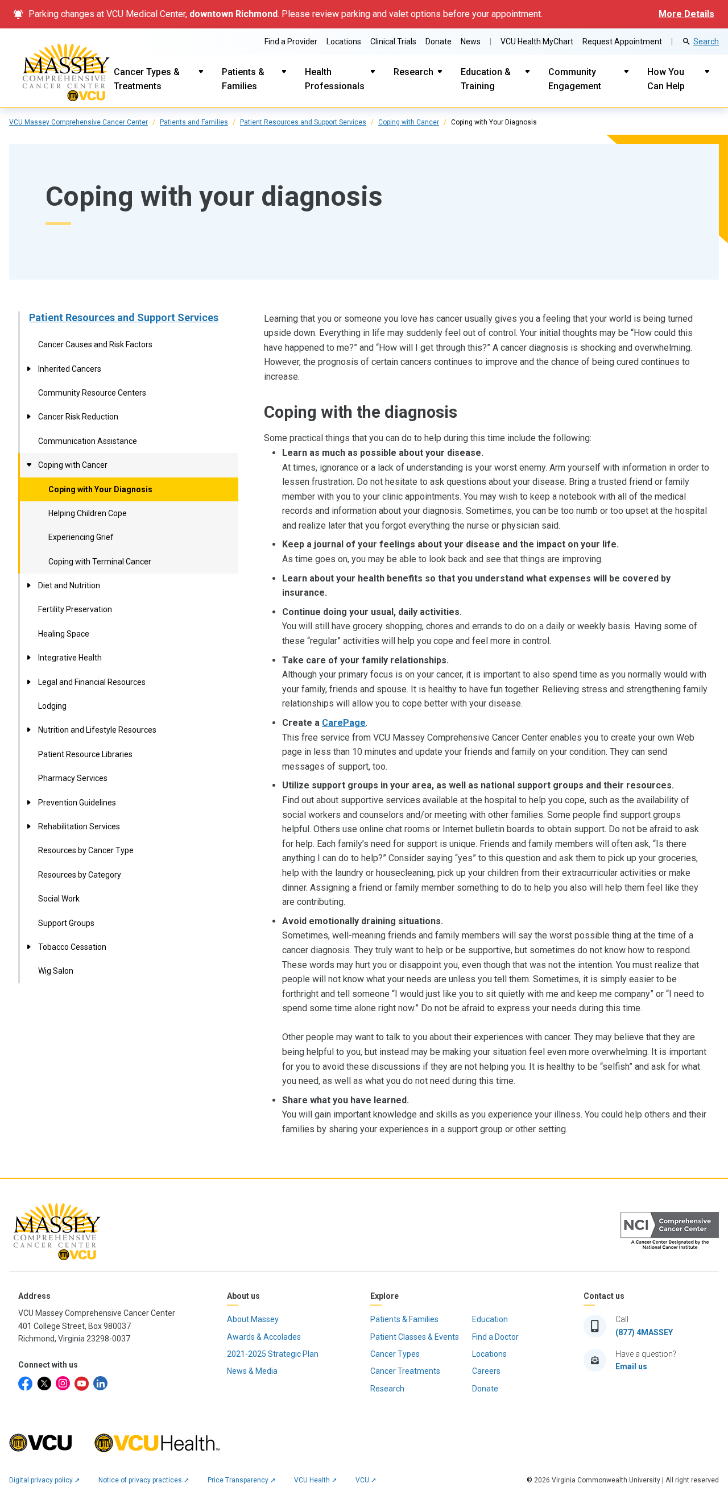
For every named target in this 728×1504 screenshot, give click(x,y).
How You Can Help (666, 79)
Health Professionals (335, 79)
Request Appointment (622, 41)
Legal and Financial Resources (92, 682)
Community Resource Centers (92, 392)
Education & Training (486, 79)
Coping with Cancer (408, 122)
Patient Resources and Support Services (303, 122)
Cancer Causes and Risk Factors (95, 344)
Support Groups (66, 923)
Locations (343, 41)
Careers (486, 1371)
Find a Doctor (495, 1336)
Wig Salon (55, 970)
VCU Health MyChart (536, 41)
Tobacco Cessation (72, 947)
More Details (686, 14)
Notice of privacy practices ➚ (143, 1480)
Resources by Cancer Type (86, 850)
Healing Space (63, 633)
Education (490, 1319)
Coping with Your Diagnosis (100, 489)
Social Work (59, 898)
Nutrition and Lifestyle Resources (97, 729)
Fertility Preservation (75, 609)
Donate (438, 41)
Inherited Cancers (69, 368)
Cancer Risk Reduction (78, 416)
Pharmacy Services (72, 778)
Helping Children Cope (87, 513)
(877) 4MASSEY (644, 1332)
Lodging (52, 706)
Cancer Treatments (405, 1371)
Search (706, 41)
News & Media (252, 1371)
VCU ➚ (366, 1480)
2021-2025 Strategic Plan (272, 1353)
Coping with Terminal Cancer (99, 561)
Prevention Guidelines (77, 802)
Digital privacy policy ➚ (44, 1480)
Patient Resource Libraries (85, 754)
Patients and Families (194, 122)
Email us (631, 1366)
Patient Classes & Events (414, 1336)
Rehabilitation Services (79, 826)
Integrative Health (70, 657)
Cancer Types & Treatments (147, 79)
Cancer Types (395, 1353)
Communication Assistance (87, 441)
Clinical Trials (393, 41)
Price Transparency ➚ (242, 1480)
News (471, 41)
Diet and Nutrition (69, 585)
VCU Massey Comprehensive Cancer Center (78, 122)
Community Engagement (574, 79)
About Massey (253, 1319)
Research (413, 72)
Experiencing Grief (81, 537)
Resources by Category (79, 874)
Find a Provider (290, 41)
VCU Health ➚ (315, 1480)
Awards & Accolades (264, 1336)
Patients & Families (243, 79)
